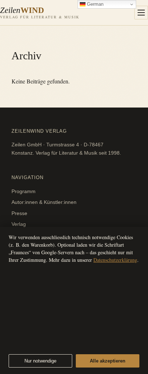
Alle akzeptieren (107, 361)
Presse (19, 213)
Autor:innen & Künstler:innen (44, 202)
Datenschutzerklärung (115, 259)
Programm (23, 191)
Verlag (18, 224)
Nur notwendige (40, 361)
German (94, 4)
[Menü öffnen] (141, 12)
